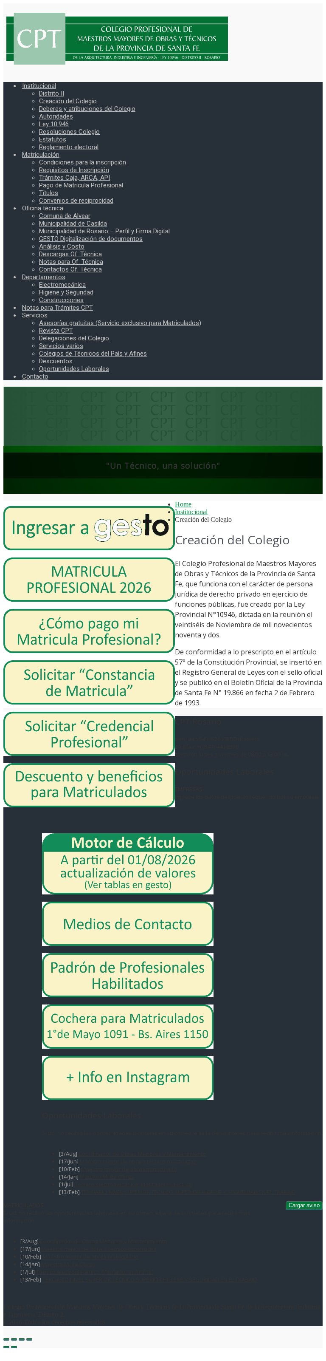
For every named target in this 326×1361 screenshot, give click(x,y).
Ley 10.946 (54, 124)
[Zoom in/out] (29, 1339)
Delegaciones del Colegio (74, 338)
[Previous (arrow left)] (6, 1346)
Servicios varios (61, 346)
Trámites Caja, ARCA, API (74, 177)
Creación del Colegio (68, 101)
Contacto (35, 376)
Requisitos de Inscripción (74, 170)
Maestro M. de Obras (107, 1176)
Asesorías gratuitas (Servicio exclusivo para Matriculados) (120, 323)
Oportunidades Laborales (74, 369)
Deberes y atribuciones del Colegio (87, 109)
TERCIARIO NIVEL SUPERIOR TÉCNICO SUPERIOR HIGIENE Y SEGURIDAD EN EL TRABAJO (188, 1192)
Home (183, 504)
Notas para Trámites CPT (57, 307)
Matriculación (40, 154)
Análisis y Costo (61, 246)
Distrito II (51, 93)
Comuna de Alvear (64, 216)
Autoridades (56, 116)
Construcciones (61, 300)
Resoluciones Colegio (69, 132)
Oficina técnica (42, 208)
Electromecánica (62, 285)
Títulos (48, 193)
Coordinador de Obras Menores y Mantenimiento (142, 1153)
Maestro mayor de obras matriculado (129, 1169)
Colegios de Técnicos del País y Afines (93, 353)
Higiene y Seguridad (66, 292)
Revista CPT (56, 330)
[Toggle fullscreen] (22, 1339)
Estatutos (52, 139)
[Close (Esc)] (6, 1339)
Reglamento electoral (68, 147)
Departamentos (43, 277)
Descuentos (56, 361)
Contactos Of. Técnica (70, 269)
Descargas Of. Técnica (70, 254)
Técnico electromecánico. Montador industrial (133, 1184)
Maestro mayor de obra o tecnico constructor (138, 1161)
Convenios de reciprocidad (76, 200)
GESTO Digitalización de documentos (91, 239)
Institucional (39, 86)
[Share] (14, 1339)
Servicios (35, 315)
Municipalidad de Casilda (73, 223)
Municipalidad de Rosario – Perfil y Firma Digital (104, 231)
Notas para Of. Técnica (71, 262)
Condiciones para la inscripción (82, 162)
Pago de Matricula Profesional (81, 185)
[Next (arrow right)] (14, 1346)
